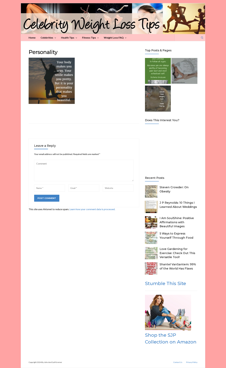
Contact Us (177, 362)
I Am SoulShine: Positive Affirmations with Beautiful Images (177, 222)
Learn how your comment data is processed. (92, 209)
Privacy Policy (191, 362)
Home (32, 37)
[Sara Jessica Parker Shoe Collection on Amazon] (168, 329)
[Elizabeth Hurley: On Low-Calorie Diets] (184, 71)
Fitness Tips (89, 37)
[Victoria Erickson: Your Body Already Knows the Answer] (158, 71)
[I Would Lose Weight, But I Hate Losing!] (158, 99)
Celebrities (47, 37)
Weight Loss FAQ (114, 37)
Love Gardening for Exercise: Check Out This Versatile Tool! (177, 253)
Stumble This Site (165, 283)
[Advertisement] (171, 149)
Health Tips (67, 37)
